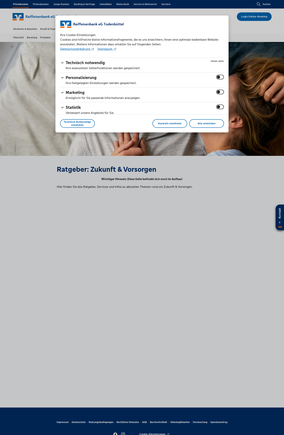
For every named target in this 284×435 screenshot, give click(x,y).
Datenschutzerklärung (75, 49)
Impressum (105, 49)
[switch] (220, 77)
